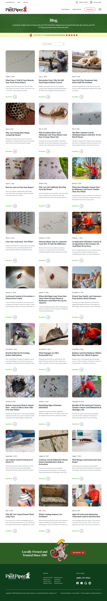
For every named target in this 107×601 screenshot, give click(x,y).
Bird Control (57, 581)
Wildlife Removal (58, 583)
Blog (19, 2)
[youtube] (90, 583)
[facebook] (77, 583)
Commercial (57, 579)
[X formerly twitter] (81, 583)
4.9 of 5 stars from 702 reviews (56, 35)
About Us (25, 2)
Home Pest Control (48, 577)
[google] (85, 583)
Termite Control (47, 581)
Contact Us (89, 9)
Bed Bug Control (58, 577)
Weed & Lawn (46, 579)
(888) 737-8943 (83, 577)
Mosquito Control (47, 583)
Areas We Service (10, 2)
